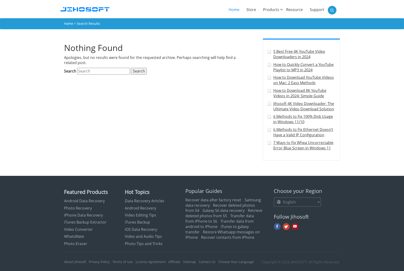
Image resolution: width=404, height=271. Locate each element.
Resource (294, 9)
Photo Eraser (75, 243)
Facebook (277, 226)
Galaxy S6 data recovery (223, 210)
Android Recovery (140, 208)
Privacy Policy (99, 262)
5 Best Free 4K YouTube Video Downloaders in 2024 (299, 54)
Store (251, 9)
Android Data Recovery (84, 200)
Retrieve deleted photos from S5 (223, 213)
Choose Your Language (236, 262)
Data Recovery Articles (144, 200)
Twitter (286, 226)
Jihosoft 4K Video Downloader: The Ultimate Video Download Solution (303, 106)
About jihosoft (75, 262)
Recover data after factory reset (213, 199)
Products (271, 9)
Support (317, 9)
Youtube (295, 226)
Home (236, 9)
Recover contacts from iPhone (227, 237)
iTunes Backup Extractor (85, 222)
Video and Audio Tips (143, 236)
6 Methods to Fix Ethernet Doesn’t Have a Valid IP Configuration (303, 132)
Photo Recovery (78, 208)
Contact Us (207, 262)
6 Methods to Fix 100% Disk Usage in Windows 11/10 (303, 119)
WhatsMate (74, 236)
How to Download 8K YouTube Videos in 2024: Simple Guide (299, 93)
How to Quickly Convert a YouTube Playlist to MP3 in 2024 (303, 67)
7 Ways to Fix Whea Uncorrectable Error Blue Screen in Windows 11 (303, 145)
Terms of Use (122, 262)
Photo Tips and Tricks (143, 243)
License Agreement (151, 262)
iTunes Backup (137, 222)
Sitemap (189, 262)
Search (70, 71)
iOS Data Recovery (141, 229)
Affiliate (174, 262)
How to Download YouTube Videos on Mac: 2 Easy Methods (303, 80)
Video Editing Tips (140, 215)
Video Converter (78, 229)
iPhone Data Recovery (83, 215)
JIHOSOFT (299, 262)
